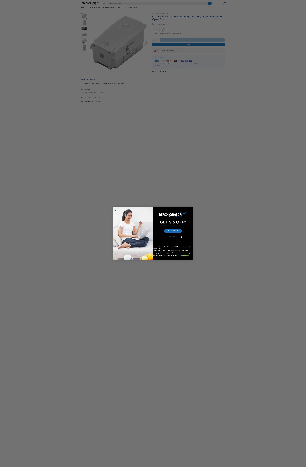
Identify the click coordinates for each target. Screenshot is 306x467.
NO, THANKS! (173, 237)
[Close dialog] (115, 209)
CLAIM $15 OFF (173, 231)
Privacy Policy (185, 255)
